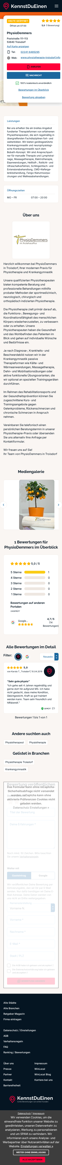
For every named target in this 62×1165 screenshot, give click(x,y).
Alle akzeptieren (32, 1159)
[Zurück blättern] (3, 504)
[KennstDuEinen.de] (24, 6)
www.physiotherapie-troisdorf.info (40, 57)
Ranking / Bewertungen (16, 1052)
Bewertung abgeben (33, 97)
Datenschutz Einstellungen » (31, 807)
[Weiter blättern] (58, 504)
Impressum (40, 1063)
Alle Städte (9, 1002)
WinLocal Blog (42, 1074)
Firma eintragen (12, 1019)
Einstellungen (28, 1030)
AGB (5, 1035)
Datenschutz (10, 1030)
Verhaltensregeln (13, 1041)
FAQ (5, 1046)
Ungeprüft (15, 611)
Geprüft (47, 709)
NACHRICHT (35, 75)
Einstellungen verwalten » (37, 1146)
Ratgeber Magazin (14, 1013)
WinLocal (39, 1068)
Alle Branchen (11, 1008)
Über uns (8, 1063)
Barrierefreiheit (11, 1085)
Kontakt (7, 1079)
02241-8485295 (30, 51)
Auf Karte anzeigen (18, 46)
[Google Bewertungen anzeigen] (27, 656)
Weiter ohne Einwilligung (31, 1152)
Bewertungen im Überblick (33, 89)
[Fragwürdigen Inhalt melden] (53, 708)
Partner (7, 1074)
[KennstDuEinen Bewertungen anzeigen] (18, 656)
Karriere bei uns (43, 1079)
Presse (7, 1068)
